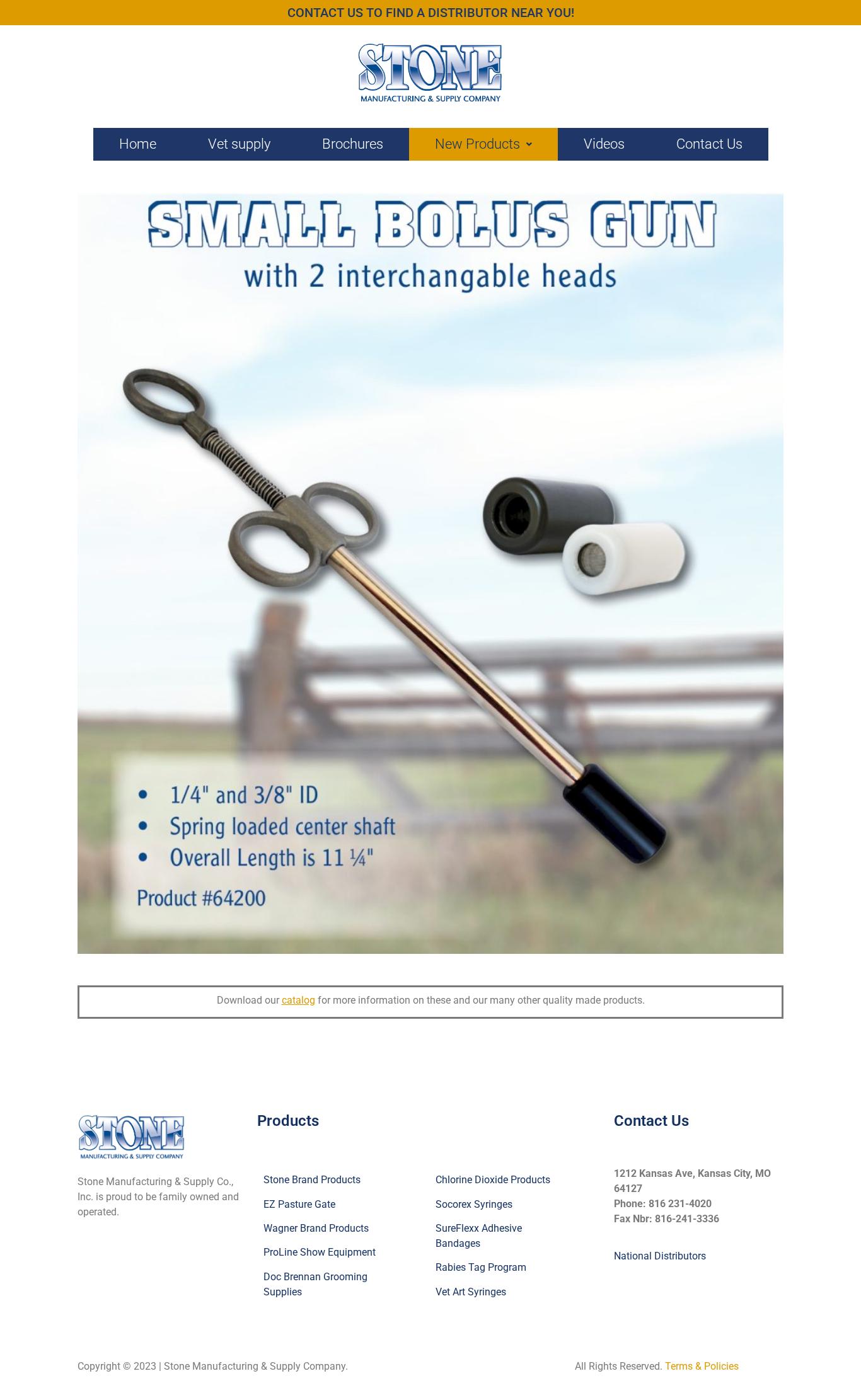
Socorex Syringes (474, 1204)
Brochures (352, 144)
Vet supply (239, 144)
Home (137, 144)
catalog (298, 1000)
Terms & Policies (702, 1366)
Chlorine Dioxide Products (493, 1180)
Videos (604, 144)
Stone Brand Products (312, 1180)
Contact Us (709, 144)
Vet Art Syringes (471, 1292)
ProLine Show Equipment (319, 1252)
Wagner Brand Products (316, 1228)
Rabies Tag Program (481, 1267)
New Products (477, 144)
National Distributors (660, 1256)
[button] (483, 144)
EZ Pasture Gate (299, 1204)
